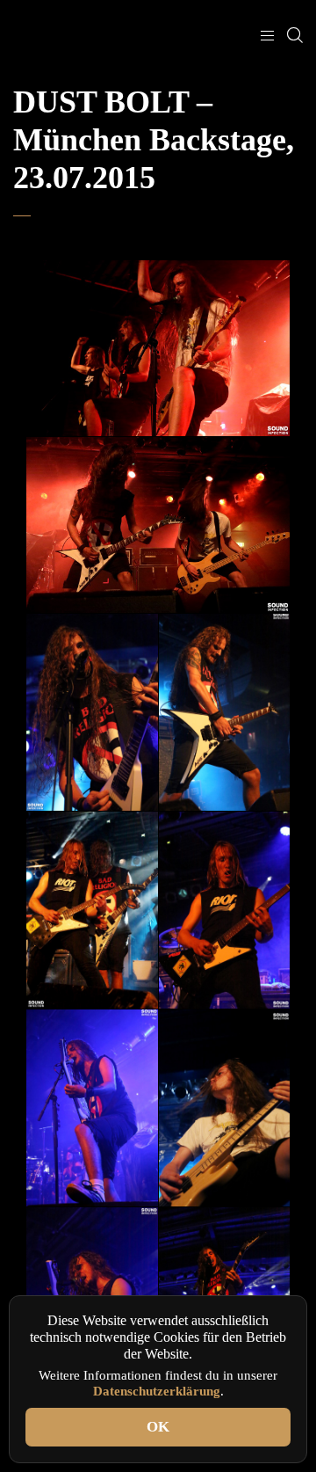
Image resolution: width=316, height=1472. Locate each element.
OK (158, 1426)
